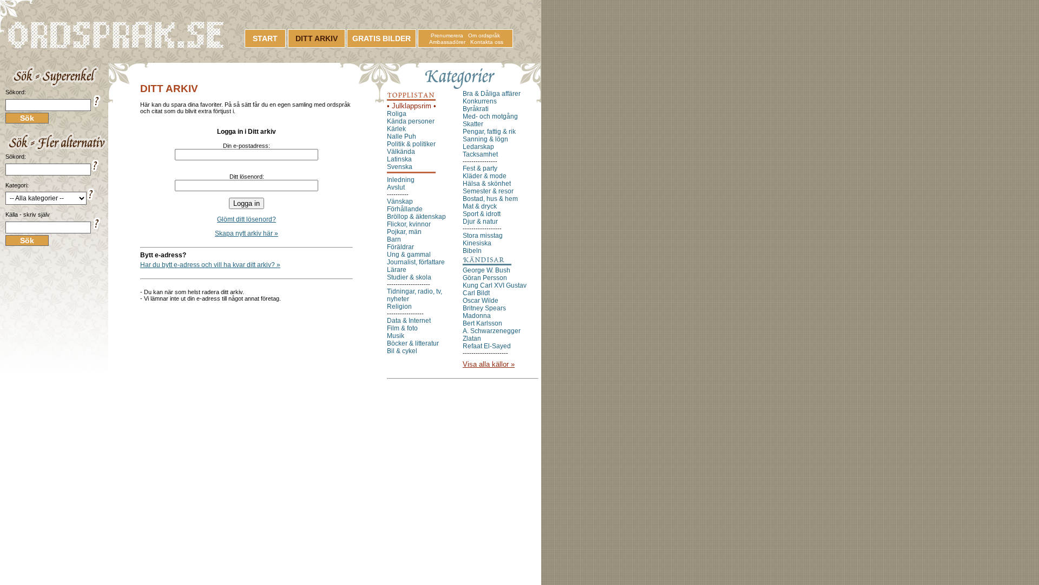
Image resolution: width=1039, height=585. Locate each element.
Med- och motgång (490, 116)
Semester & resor (488, 191)
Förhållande (405, 209)
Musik (395, 336)
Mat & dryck (480, 206)
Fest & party (480, 168)
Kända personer (411, 121)
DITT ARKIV (316, 38)
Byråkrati (476, 109)
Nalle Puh (401, 136)
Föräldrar (400, 247)
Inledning (401, 180)
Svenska (399, 167)
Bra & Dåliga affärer (492, 94)
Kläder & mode (485, 176)
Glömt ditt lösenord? (246, 219)
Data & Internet (409, 320)
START (265, 38)
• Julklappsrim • (411, 106)
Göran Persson (485, 278)
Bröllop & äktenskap (416, 216)
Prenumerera (447, 35)
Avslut (396, 187)
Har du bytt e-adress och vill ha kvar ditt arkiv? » (210, 265)
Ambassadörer (447, 42)
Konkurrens (480, 101)
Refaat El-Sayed (487, 346)
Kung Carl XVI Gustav (495, 285)
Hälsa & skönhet (487, 183)
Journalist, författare (416, 262)
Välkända (401, 151)
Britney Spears (484, 308)
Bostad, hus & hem (490, 199)
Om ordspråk (484, 35)
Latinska (399, 159)
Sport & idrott (482, 214)
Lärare (396, 270)
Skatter (473, 124)
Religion (399, 306)
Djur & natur (480, 221)
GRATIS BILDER (381, 38)
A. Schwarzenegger (492, 331)
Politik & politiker (411, 144)
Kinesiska (477, 243)
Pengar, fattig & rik (489, 131)
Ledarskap (478, 147)
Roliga (396, 114)
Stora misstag (483, 235)
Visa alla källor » (489, 364)
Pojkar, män (404, 232)
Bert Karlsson (482, 323)
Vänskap (400, 201)
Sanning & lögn (485, 139)
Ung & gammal (409, 254)
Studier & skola (409, 277)
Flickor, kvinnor (409, 224)
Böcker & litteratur (413, 343)
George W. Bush (486, 270)
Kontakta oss (486, 42)
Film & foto (402, 328)
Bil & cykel (402, 351)
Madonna (477, 316)
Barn (394, 239)
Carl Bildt (476, 293)
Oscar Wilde (480, 300)
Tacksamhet (480, 154)
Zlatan (472, 338)
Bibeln (472, 251)
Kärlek (396, 129)
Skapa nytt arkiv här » (246, 233)
